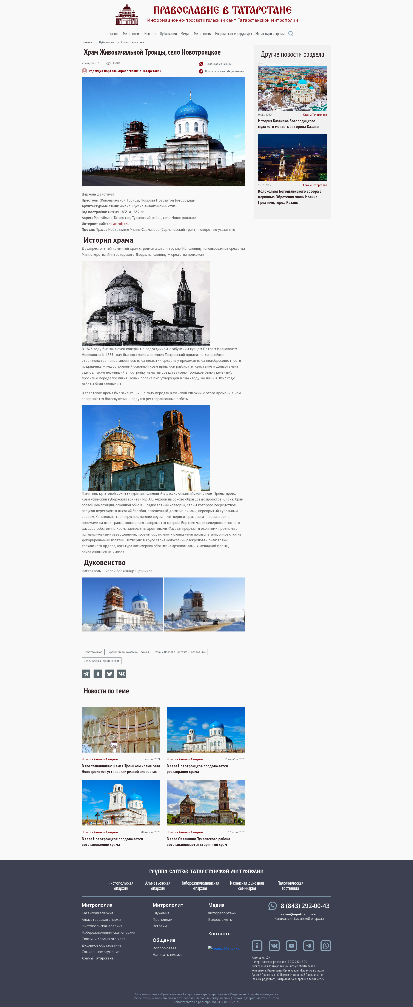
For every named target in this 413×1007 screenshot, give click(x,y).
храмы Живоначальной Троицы (129, 652)
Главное (113, 33)
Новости (150, 33)
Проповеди (162, 919)
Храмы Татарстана (132, 42)
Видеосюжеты (220, 919)
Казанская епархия (97, 913)
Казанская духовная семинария (247, 885)
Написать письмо (168, 954)
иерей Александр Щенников (102, 661)
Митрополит (132, 33)
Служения (161, 913)
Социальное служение (101, 952)
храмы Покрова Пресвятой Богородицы (180, 652)
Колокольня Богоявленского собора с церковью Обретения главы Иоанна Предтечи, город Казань (289, 196)
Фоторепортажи (222, 913)
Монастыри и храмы (270, 33)
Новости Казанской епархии (100, 759)
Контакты (220, 933)
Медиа (185, 33)
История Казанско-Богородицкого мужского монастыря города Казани (288, 123)
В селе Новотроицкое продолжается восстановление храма (112, 841)
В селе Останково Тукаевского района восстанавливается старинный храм (198, 841)
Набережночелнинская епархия (200, 885)
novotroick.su (119, 223)
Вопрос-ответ (165, 948)
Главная (87, 42)
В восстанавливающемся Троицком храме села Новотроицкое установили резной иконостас (121, 768)
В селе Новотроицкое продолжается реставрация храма (197, 768)
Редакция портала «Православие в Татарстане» (125, 70)
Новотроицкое (93, 652)
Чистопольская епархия (120, 885)
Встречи (160, 926)
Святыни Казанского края (103, 939)
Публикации (168, 33)
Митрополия (202, 33)
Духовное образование (102, 945)
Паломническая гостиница (290, 885)
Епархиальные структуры (233, 33)
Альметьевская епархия (157, 885)
